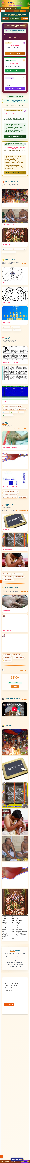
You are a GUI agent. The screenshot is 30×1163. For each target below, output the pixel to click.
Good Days (14, 412)
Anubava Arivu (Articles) (9, 251)
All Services (6, 327)
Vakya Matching (7, 329)
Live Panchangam (21, 409)
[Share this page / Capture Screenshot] (1, 1156)
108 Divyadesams (7, 249)
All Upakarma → (23, 591)
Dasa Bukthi (17, 329)
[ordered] (15, 983)
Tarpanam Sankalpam (8, 579)
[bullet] (17, 983)
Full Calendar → (23, 343)
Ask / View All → (23, 670)
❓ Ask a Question (25, 18)
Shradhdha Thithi (19, 576)
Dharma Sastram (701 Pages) (9, 497)
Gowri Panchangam (8, 415)
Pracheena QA (22, 497)
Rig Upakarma (6, 654)
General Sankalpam (17, 573)
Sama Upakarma (7, 657)
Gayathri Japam (7, 660)
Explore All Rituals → (21, 510)
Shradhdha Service (7, 576)
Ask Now (15, 686)
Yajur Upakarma (16, 654)
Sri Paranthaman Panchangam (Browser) (12, 406)
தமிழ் (19, 8)
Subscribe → (24, 699)
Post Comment (9, 1004)
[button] (8, 985)
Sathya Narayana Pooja (20, 249)
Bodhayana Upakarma (19, 657)
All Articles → (23, 185)
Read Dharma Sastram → (21, 428)
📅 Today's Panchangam (15, 18)
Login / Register (25, 8)
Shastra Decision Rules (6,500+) (10, 491)
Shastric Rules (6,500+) (9, 409)
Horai (21, 412)
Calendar (5, 412)
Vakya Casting (15, 327)
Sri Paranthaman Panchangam (10, 494)
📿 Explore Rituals (4, 18)
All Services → (23, 263)
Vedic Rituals (6, 573)
